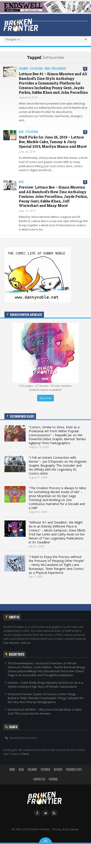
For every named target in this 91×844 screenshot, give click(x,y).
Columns (23, 69)
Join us (26, 643)
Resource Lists (74, 769)
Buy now (45, 398)
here (25, 754)
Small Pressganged (55, 69)
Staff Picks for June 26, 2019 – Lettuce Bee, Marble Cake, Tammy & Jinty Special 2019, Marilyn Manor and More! (53, 142)
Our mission (11, 643)
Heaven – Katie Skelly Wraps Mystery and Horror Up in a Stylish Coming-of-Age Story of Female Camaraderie (45, 685)
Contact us (39, 779)
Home (12, 769)
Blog (21, 132)
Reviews (58, 769)
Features (45, 769)
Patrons (53, 779)
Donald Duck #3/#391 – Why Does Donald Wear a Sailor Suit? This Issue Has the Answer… (45, 711)
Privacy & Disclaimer (65, 829)
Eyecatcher (36, 69)
